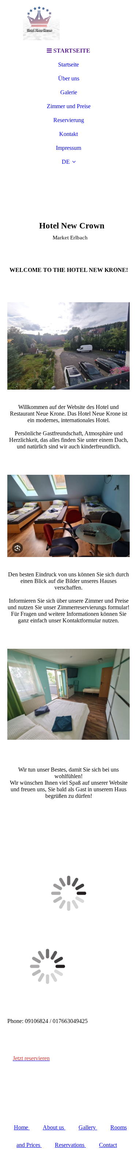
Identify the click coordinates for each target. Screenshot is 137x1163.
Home (22, 1127)
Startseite (68, 64)
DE (66, 162)
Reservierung (68, 120)
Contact (108, 1145)
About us (54, 1127)
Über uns (68, 78)
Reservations (70, 1145)
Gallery (88, 1127)
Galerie (68, 92)
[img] (68, 22)
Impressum (68, 148)
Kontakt (68, 134)
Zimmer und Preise (69, 106)
